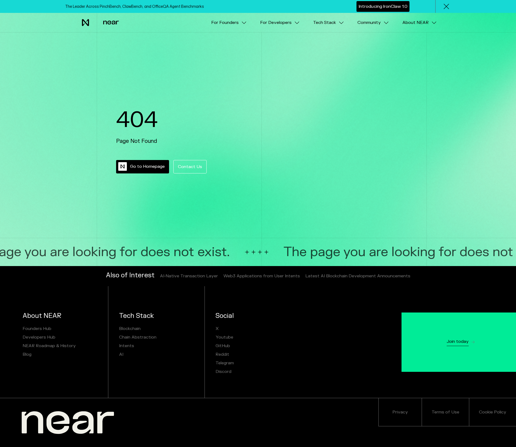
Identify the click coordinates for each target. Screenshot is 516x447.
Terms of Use (445, 412)
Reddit (222, 354)
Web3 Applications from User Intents (261, 276)
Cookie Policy (492, 412)
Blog (27, 354)
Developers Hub (39, 337)
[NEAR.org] (68, 422)
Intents (126, 345)
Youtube (224, 337)
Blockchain (130, 328)
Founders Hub (37, 328)
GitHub (223, 345)
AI (121, 354)
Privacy (400, 412)
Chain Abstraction (137, 337)
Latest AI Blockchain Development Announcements (357, 276)
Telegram (225, 363)
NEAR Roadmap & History (49, 345)
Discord (223, 371)
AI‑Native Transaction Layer (189, 276)
